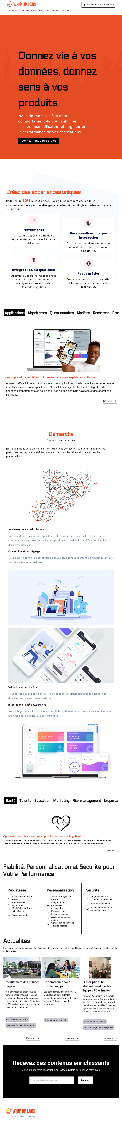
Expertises (24, 10)
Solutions (12, 10)
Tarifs (46, 10)
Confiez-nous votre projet (38, 141)
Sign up (85, 1080)
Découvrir (56, 10)
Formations (36, 10)
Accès (66, 10)
